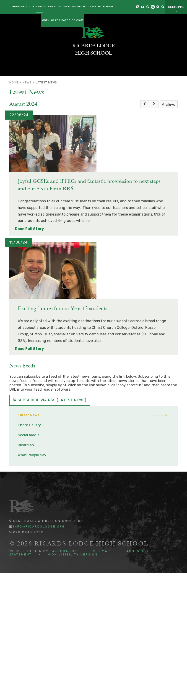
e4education (63, 551)
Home (13, 82)
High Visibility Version (73, 554)
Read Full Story (29, 229)
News (27, 82)
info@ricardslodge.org (39, 526)
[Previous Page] (144, 104)
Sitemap (101, 551)
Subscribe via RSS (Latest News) (51, 400)
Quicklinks (176, 7)
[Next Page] (153, 104)
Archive (168, 104)
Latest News (46, 82)
